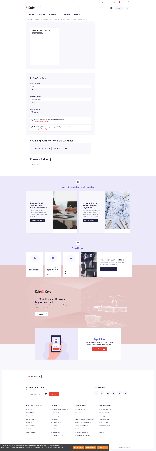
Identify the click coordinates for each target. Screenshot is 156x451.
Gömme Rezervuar (104, 419)
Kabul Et (102, 447)
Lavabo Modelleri (103, 422)
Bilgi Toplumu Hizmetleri (124, 447)
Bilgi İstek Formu (79, 409)
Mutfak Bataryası (104, 425)
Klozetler (28, 422)
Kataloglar (113, 2)
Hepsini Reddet (90, 447)
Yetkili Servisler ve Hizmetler (89, 2)
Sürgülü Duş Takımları (55, 19)
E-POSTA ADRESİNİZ (34, 394)
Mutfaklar (52, 14)
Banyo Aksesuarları (104, 409)
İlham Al (77, 14)
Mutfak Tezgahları (31, 432)
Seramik (101, 432)
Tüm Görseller (38, 33)
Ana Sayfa (30, 19)
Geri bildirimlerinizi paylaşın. (41, 121)
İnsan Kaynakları (55, 422)
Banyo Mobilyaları (31, 416)
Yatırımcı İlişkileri (74, 2)
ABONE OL (54, 394)
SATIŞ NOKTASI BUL (107, 269)
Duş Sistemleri (44, 19)
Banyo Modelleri (103, 412)
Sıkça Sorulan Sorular (80, 429)
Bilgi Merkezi (78, 412)
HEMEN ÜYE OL (98, 349)
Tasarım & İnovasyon (56, 435)
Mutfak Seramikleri (31, 429)
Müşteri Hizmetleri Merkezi (81, 425)
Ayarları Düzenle (78, 447)
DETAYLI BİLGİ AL (37, 220)
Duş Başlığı (102, 416)
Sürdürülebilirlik (55, 432)
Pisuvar (101, 429)
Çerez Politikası (16, 449)
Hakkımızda (54, 419)
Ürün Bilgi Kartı (59, 148)
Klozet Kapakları (30, 425)
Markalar (66, 14)
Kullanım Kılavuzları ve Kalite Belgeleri (84, 419)
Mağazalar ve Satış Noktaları (82, 422)
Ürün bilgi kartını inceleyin (41, 129)
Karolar (31, 14)
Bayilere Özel (54, 412)
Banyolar (41, 14)
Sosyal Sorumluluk (55, 429)
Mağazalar (104, 2)
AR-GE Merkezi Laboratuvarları (59, 409)
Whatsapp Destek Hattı (81, 432)
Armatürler (29, 409)
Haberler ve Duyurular (56, 416)
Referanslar (54, 425)
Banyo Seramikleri (31, 419)
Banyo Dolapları (30, 412)
